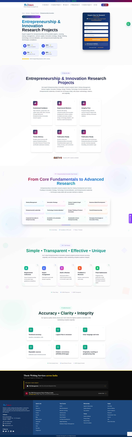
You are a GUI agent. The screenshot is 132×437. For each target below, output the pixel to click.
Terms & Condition (88, 422)
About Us (38, 408)
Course (37, 414)
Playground (38, 430)
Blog (37, 417)
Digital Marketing (63, 421)
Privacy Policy (87, 418)
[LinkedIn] (11, 431)
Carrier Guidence (111, 410)
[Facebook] (3, 431)
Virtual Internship (111, 421)
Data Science (62, 414)
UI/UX (61, 406)
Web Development (64, 408)
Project (37, 412)
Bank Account (39, 419)
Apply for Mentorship (88, 406)
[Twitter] (6, 431)
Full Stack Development (65, 419)
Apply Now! (74, 1)
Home (23, 13)
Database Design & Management (67, 423)
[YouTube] (13, 431)
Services (28, 13)
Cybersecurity (63, 412)
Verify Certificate (87, 416)
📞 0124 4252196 (100, 47)
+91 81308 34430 (8, 421)
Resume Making (111, 408)
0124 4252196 (7, 423)
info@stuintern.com (8, 425)
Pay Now (38, 428)
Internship (110, 406)
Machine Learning (64, 410)
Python (37, 423)
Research (110, 412)
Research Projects (35, 13)
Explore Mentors (87, 408)
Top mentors (86, 410)
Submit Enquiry (96, 39)
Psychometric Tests (112, 414)
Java (37, 425)
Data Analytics (63, 417)
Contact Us (38, 410)
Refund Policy (87, 420)
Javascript (38, 421)
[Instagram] (8, 431)
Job (108, 419)
